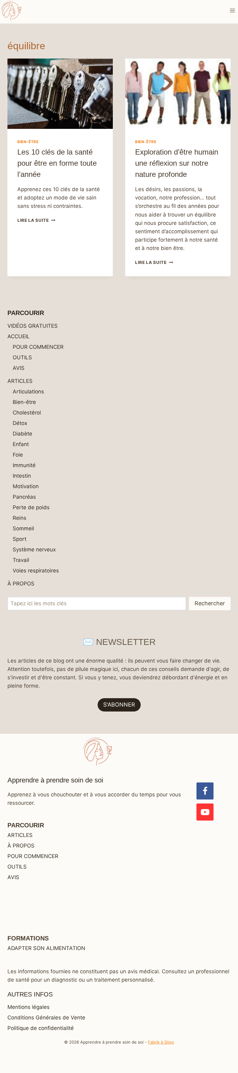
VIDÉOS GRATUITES (32, 326)
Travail (21, 560)
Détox (20, 423)
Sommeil (23, 528)
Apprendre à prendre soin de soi (55, 780)
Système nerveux (34, 549)
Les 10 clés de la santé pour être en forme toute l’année (57, 163)
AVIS (18, 368)
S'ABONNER (119, 704)
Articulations (28, 391)
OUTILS (22, 357)
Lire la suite (36, 220)
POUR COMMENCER (38, 347)
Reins (19, 518)
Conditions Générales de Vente (46, 1017)
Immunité (24, 465)
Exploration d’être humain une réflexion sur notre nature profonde (176, 163)
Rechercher (210, 603)
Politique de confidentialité (40, 1028)
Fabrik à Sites (161, 1042)
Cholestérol (27, 412)
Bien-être (27, 141)
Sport (19, 539)
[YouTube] (205, 812)
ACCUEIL (18, 336)
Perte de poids (31, 507)
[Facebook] (205, 790)
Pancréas (24, 497)
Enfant (21, 444)
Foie (18, 455)
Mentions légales (28, 1007)
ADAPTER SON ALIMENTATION (46, 948)
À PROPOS (20, 583)
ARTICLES (20, 381)
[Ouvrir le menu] (232, 10)
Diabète (22, 434)
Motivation (26, 486)
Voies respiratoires (36, 570)
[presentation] (60, 94)
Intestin (22, 476)
